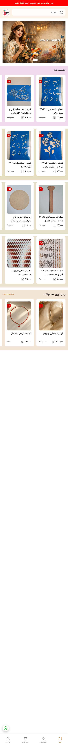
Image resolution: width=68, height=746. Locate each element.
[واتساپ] (6, 728)
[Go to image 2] (30, 60)
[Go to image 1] (35, 60)
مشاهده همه (59, 70)
